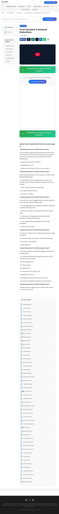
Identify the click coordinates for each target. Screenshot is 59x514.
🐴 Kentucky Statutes (27, 362)
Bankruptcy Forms (10, 45)
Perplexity (33, 39)
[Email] (48, 39)
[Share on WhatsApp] (44, 39)
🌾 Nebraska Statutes (27, 398)
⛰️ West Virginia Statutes (27, 474)
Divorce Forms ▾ (37, 6)
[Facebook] (26, 500)
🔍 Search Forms (49, 19)
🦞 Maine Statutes (26, 369)
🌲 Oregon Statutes (26, 434)
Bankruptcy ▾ (22, 6)
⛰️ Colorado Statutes (27, 322)
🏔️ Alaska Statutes (26, 308)
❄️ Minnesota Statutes (27, 384)
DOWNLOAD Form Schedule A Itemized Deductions (39, 70)
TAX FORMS (19, 12)
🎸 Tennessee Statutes (27, 452)
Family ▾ (29, 6)
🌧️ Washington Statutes (27, 470)
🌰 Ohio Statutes (26, 427)
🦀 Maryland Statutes (27, 373)
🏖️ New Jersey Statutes (27, 409)
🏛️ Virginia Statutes (26, 467)
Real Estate (47, 6)
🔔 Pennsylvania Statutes (27, 438)
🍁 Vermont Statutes (26, 463)
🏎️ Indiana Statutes (26, 351)
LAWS (3, 12)
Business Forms (9, 48)
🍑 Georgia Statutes (26, 337)
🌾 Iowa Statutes (26, 355)
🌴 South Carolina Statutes (28, 445)
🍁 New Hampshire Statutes (28, 405)
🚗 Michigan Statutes (27, 380)
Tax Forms (34, 9)
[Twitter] (29, 500)
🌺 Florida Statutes (26, 333)
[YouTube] (33, 500)
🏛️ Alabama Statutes (26, 304)
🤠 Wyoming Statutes (27, 481)
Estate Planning (26, 9)
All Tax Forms (9, 32)
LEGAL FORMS (10, 12)
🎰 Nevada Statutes (26, 402)
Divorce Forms (9, 52)
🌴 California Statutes (27, 319)
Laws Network (24, 35)
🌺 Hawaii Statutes (26, 340)
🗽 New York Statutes (27, 416)
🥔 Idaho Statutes (26, 344)
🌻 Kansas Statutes (26, 358)
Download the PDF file (38, 81)
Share (23, 39)
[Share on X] (37, 39)
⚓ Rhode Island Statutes (27, 442)
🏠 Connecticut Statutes (27, 326)
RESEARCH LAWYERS (51, 2)
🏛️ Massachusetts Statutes (28, 376)
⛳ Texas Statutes (26, 456)
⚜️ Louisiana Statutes (27, 366)
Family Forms (9, 55)
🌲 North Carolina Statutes (28, 420)
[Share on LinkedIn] (40, 39)
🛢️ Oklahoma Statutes (27, 431)
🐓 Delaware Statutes (27, 329)
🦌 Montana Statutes (26, 395)
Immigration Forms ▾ (11, 6)
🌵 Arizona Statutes (26, 311)
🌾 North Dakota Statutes (28, 423)
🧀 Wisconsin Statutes (27, 478)
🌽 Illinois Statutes (26, 347)
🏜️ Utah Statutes (26, 460)
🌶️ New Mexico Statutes (27, 413)
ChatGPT (29, 39)
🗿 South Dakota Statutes (28, 449)
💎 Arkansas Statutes (27, 315)
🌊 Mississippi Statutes (27, 387)
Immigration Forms (10, 58)
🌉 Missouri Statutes (26, 391)
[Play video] (38, 54)
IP (52, 6)
